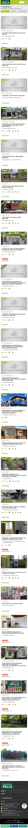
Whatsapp (5, 826)
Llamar (23, 826)
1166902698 (5, 808)
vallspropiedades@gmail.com (9, 810)
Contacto (21, 2)
